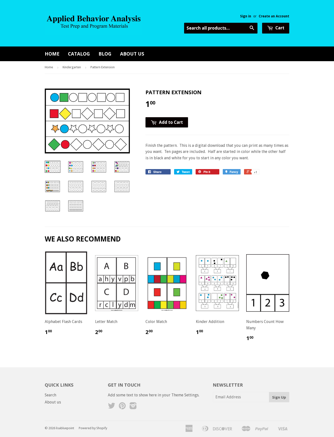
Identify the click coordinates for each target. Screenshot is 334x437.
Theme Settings (185, 395)
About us (132, 54)
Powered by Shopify (93, 428)
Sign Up (279, 397)
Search (50, 395)
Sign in (245, 16)
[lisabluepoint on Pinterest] (122, 407)
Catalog (79, 54)
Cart (279, 28)
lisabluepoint (65, 428)
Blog (105, 54)
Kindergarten (72, 67)
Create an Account (274, 16)
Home (52, 54)
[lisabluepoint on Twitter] (111, 407)
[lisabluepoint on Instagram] (133, 407)
